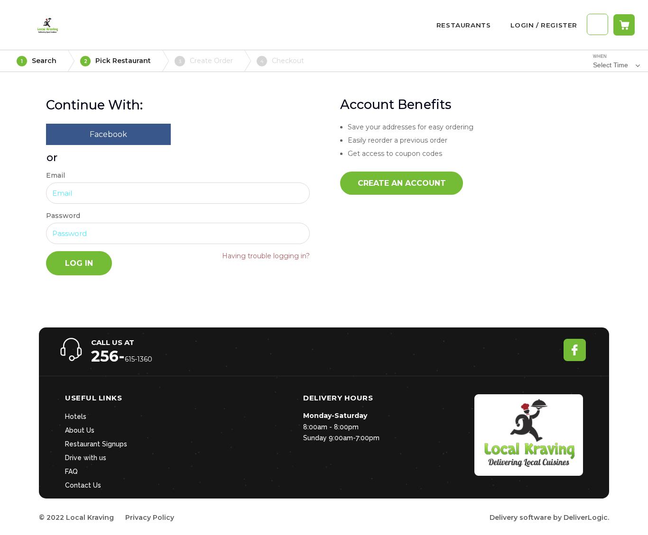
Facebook (108, 134)
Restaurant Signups (96, 444)
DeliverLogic (586, 517)
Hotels (75, 416)
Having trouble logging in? (266, 256)
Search (38, 60)
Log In (79, 263)
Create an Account (402, 183)
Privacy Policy (149, 517)
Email (55, 175)
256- (108, 356)
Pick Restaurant (117, 60)
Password (63, 215)
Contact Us (83, 485)
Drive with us (85, 458)
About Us (79, 430)
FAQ (71, 471)
